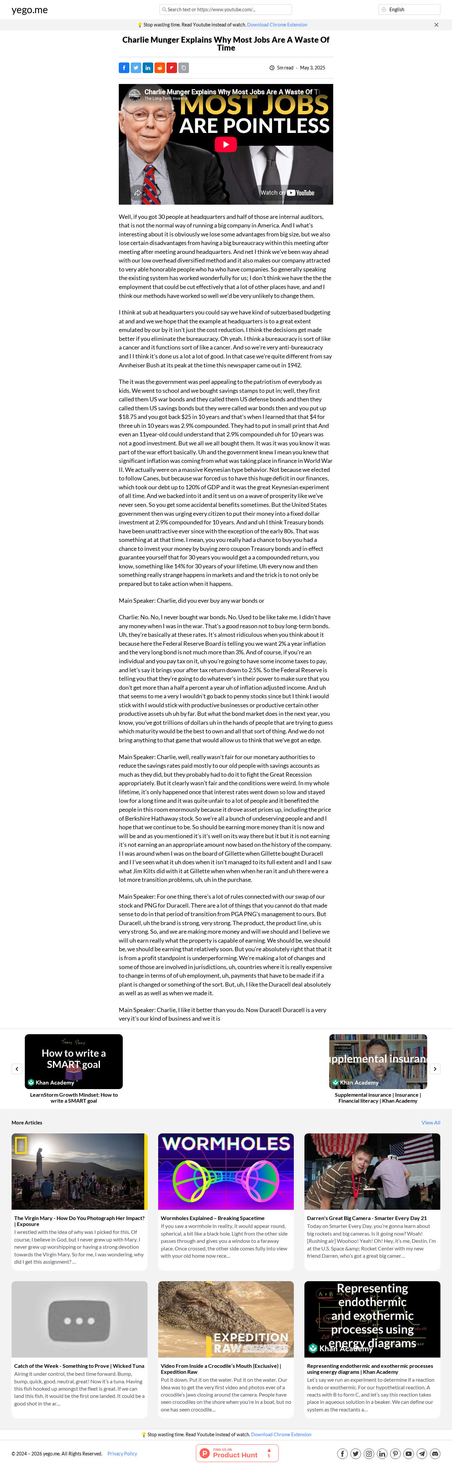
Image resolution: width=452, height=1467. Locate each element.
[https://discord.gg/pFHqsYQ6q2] (435, 1453)
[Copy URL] (183, 67)
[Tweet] (136, 67)
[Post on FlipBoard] (171, 67)
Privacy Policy (122, 1453)
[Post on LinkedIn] (148, 67)
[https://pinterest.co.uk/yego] (395, 1453)
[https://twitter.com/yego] (355, 1453)
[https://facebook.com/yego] (342, 1453)
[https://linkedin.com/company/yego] (382, 1453)
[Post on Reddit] (160, 67)
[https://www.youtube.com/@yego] (408, 1453)
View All (431, 1122)
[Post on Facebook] (124, 67)
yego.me (30, 9)
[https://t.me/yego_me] (422, 1453)
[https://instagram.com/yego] (369, 1453)
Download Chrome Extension (277, 24)
